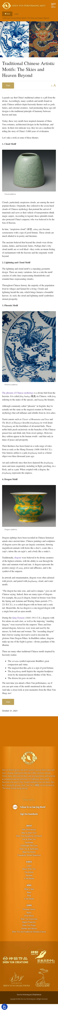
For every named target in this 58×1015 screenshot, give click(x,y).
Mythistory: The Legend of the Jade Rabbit (14, 727)
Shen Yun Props (29, 925)
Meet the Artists (29, 852)
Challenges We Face (29, 845)
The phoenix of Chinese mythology (18, 392)
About (29, 825)
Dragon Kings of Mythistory (48, 727)
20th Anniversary (29, 829)
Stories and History (29, 928)
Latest (29, 865)
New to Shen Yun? (29, 832)
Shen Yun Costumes (29, 919)
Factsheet (29, 842)
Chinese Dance (29, 909)
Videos (29, 861)
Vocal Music (29, 915)
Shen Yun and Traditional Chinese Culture (29, 931)
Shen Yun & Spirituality (29, 849)
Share (8, 85)
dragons (18, 557)
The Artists (29, 872)
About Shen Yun (29, 869)
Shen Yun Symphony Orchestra (29, 836)
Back (8, 13)
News (29, 885)
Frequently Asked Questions (29, 855)
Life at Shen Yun (29, 839)
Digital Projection (29, 922)
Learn (16, 13)
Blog (29, 895)
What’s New (29, 889)
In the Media (29, 878)
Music (29, 912)
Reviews (29, 875)
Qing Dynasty (18, 617)
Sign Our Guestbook (29, 814)
